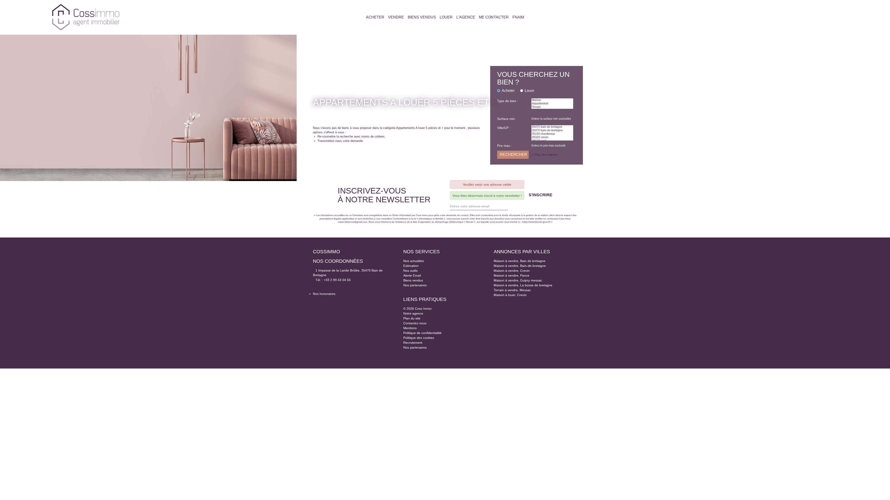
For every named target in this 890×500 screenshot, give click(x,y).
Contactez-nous (416, 323)
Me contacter (494, 17)
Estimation (412, 266)
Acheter (373, 17)
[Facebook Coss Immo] (823, 17)
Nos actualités (414, 261)
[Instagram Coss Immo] (828, 17)
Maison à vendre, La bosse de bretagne (526, 285)
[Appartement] (552, 104)
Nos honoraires (325, 294)
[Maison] (552, 100)
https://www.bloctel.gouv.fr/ (558, 221)
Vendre (394, 17)
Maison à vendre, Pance (513, 275)
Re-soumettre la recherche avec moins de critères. (356, 136)
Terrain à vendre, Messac (513, 290)
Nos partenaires (416, 285)
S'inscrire (547, 194)
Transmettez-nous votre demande (343, 141)
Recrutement (414, 343)
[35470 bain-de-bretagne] (552, 132)
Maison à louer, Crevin (511, 295)
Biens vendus (420, 17)
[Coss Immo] (86, 17)
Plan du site (412, 318)
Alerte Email (413, 275)
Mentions (411, 328)
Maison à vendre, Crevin (513, 271)
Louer (446, 17)
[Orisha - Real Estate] (412, 354)
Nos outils (411, 271)
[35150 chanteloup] (552, 135)
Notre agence (414, 313)
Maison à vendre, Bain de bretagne (522, 261)
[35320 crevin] (552, 139)
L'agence (466, 17)
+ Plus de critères (546, 156)
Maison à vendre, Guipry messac (520, 280)
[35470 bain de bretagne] (552, 128)
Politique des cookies (420, 338)
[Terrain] (552, 107)
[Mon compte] (818, 17)
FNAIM (520, 17)
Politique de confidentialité (424, 333)
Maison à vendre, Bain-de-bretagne (522, 266)
